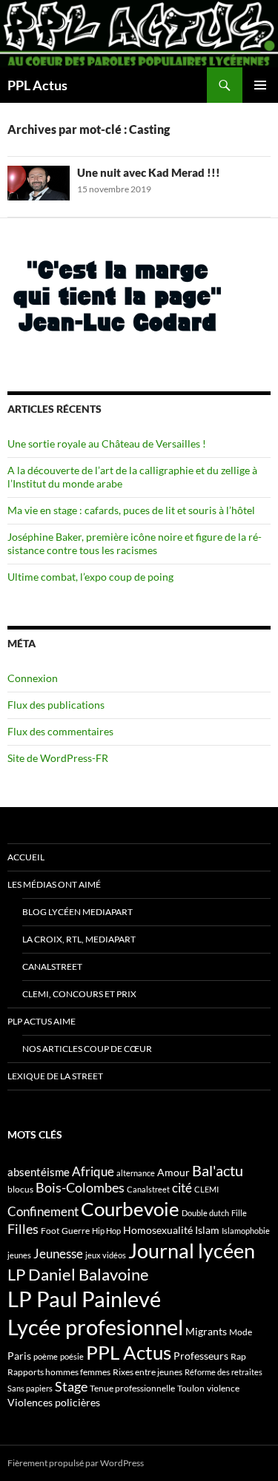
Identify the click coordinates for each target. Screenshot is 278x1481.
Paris (19, 1355)
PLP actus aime (41, 1021)
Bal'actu (217, 1170)
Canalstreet (52, 966)
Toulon (191, 1388)
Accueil (25, 857)
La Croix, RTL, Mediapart (79, 939)
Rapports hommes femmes (58, 1371)
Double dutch (205, 1213)
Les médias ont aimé (54, 884)
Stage (71, 1386)
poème (45, 1356)
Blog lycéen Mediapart (77, 911)
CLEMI (206, 1189)
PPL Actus (37, 85)
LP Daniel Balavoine (78, 1274)
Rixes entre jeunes (147, 1371)
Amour (173, 1172)
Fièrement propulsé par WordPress (75, 1462)
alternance (135, 1173)
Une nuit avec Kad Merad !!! (148, 172)
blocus (20, 1189)
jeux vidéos (105, 1255)
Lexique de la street (55, 1076)
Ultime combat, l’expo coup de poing (90, 576)
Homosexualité (158, 1230)
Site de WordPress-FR (57, 758)
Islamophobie (246, 1230)
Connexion (32, 678)
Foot (50, 1230)
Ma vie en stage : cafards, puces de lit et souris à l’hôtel (131, 510)
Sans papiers (30, 1388)
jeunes (19, 1255)
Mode (240, 1331)
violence (223, 1388)
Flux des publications (56, 704)
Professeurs (200, 1355)
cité (182, 1187)
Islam (207, 1230)
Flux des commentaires (60, 731)
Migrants (206, 1331)
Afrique (93, 1171)
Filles (23, 1229)
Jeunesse (58, 1253)
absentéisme (38, 1171)
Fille (239, 1213)
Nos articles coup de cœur (87, 1048)
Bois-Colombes (80, 1187)
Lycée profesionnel (95, 1327)
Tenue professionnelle (132, 1388)
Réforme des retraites (223, 1372)
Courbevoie (130, 1209)
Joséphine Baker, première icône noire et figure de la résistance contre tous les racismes (134, 543)
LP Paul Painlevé (84, 1299)
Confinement (43, 1211)
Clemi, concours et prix (79, 993)
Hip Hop (106, 1230)
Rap (238, 1356)
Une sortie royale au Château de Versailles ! (106, 443)
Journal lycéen (191, 1250)
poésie (72, 1356)
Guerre (76, 1230)
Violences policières (53, 1402)
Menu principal (260, 85)
